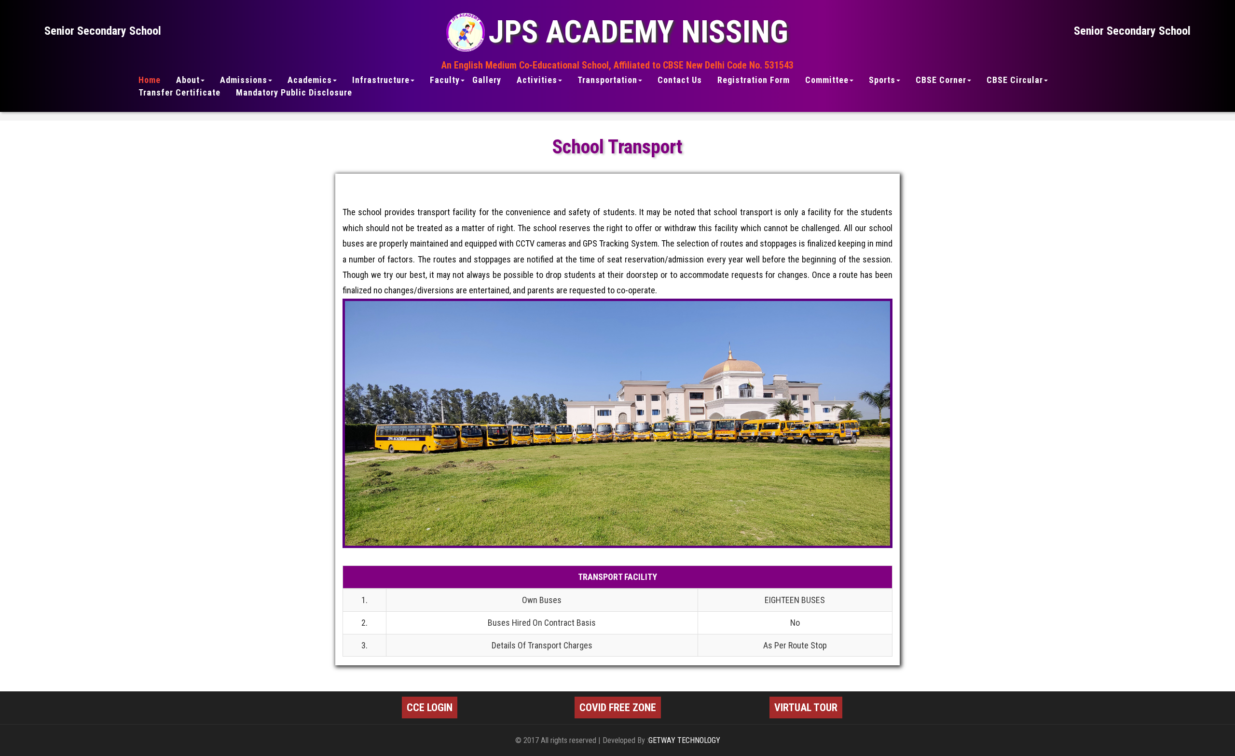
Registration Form (753, 80)
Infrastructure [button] (381, 80)
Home (149, 80)
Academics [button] (310, 80)
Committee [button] (827, 80)
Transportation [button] (607, 80)
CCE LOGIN (430, 707)
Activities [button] (537, 80)
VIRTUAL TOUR (805, 707)
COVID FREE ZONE (617, 707)
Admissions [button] (243, 80)
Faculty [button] (445, 80)
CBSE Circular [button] (1015, 80)
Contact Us (680, 80)
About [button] (188, 80)
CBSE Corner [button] (941, 80)
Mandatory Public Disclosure (294, 92)
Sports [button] (882, 80)
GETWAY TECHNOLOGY (684, 740)
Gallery (486, 80)
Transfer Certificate (179, 92)
